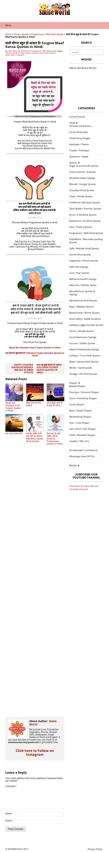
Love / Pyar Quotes (79, 272)
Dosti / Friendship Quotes (83, 214)
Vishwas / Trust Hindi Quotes (84, 355)
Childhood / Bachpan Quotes (84, 202)
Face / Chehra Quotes (80, 227)
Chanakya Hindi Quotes (81, 190)
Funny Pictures (77, 116)
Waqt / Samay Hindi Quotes (84, 361)
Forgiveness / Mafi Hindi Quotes (47, 34)
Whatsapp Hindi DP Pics (82, 456)
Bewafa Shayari (77, 386)
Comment (11, 786)
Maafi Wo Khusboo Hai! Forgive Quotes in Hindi (34, 347)
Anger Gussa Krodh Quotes (83, 165)
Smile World (12, 51)
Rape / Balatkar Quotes (81, 306)
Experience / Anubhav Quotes (85, 220)
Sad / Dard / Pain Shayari (82, 428)
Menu (8, 25)
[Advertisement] (34, 583)
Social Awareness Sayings (82, 337)
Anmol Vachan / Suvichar (82, 172)
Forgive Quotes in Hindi (34, 53)
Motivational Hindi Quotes (83, 300)
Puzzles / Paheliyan (79, 150)
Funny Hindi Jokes (78, 132)
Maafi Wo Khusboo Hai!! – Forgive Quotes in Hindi (13, 407)
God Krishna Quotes (80, 254)
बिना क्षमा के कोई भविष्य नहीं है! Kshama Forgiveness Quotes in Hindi (54, 438)
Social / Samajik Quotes (81, 331)
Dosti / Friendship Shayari (83, 398)
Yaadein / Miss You (79, 441)
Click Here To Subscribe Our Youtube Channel (84, 488)
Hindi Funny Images (79, 138)
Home (8, 34)
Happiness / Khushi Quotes (83, 260)
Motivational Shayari (80, 416)
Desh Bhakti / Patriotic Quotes (85, 208)
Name (9, 813)
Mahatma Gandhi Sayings (83, 279)
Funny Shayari (76, 404)
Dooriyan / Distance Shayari (84, 392)
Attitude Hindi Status (80, 126)
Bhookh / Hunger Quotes (82, 184)
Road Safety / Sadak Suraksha (85, 318)
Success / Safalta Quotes (82, 343)
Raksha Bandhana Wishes (83, 68)
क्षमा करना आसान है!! (13, 433)
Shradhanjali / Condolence (83, 450)
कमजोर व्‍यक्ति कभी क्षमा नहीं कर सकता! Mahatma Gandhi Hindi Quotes (34, 437)
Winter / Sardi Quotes (80, 367)
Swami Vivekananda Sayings (84, 349)
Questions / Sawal (78, 156)
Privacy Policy (95, 849)
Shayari (73, 383)
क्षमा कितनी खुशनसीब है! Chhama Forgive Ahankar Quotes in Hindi (35, 354)
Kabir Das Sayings (78, 266)
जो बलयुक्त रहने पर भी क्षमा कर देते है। (54, 404)
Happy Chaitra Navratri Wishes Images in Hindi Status (22, 369)
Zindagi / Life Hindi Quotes (83, 373)
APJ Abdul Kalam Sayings (82, 178)
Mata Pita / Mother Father (83, 285)
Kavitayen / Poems (79, 144)
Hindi (16, 34)
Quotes (25, 34)
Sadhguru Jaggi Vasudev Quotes (86, 325)
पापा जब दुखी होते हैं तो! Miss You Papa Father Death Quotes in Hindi (49, 369)
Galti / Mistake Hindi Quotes (84, 248)
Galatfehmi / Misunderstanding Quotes (86, 241)
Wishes (73, 465)
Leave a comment (17, 55)
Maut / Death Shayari (80, 410)
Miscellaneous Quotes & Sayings (82, 293)
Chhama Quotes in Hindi (14, 53)
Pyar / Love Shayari (79, 422)
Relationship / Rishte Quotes (84, 312)
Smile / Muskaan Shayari (82, 435)
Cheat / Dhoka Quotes (81, 196)
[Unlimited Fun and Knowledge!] (54, 14)
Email (9, 820)
